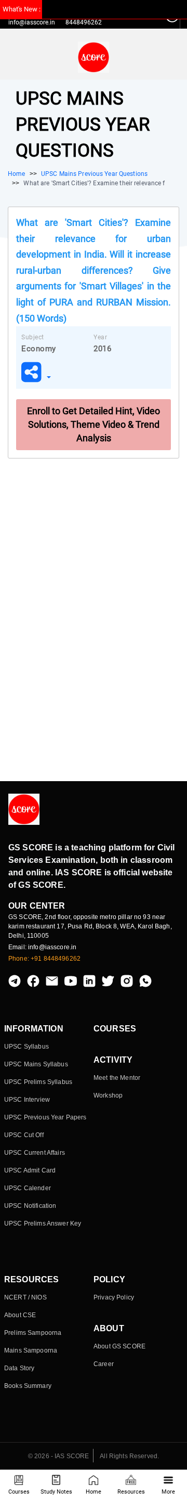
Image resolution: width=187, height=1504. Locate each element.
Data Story (19, 1368)
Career (104, 1364)
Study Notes (56, 1491)
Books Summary (27, 1386)
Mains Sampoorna (30, 1350)
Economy (38, 348)
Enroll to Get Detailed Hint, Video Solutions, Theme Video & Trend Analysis (93, 424)
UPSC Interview (27, 1099)
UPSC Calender (27, 1188)
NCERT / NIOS (25, 1297)
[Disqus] (93, 618)
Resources (131, 1491)
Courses (19, 1491)
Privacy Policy (114, 1297)
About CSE (20, 1315)
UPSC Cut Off (24, 1135)
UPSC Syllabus (26, 1046)
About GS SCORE (119, 1346)
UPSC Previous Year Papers (45, 1117)
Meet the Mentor (117, 1077)
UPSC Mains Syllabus (36, 1064)
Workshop (108, 1095)
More (168, 1491)
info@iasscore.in (31, 22)
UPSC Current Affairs (34, 1152)
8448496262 (83, 22)
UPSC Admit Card (30, 1170)
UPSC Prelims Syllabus (38, 1082)
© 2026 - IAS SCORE (58, 1456)
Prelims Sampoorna (32, 1332)
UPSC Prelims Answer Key (42, 1223)
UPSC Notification (30, 1205)
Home (93, 1491)
